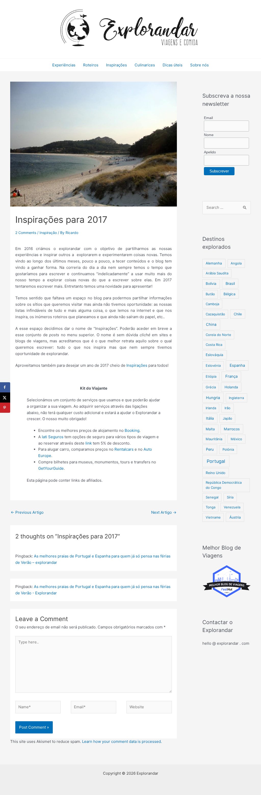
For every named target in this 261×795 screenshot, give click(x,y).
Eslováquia (214, 355)
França (231, 376)
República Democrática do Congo (224, 485)
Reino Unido (215, 473)
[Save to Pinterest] (5, 408)
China (211, 324)
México (236, 439)
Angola (236, 263)
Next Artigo (163, 512)
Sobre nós (199, 65)
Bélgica (230, 294)
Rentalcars (124, 449)
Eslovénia (213, 365)
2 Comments (25, 232)
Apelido (210, 152)
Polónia (228, 449)
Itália (210, 418)
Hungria (213, 397)
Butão (210, 294)
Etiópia (211, 376)
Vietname (213, 517)
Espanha (237, 365)
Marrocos (232, 429)
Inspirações (116, 65)
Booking (132, 430)
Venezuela (232, 507)
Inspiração (48, 232)
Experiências (63, 65)
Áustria (235, 517)
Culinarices (145, 65)
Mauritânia (214, 439)
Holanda (231, 387)
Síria (230, 497)
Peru (210, 449)
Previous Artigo (27, 512)
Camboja (212, 304)
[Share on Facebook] (5, 387)
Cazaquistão (215, 314)
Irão (227, 408)
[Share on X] (5, 397)
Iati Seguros (52, 436)
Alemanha (214, 263)
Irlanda (211, 408)
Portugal (216, 461)
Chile (238, 314)
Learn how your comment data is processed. (122, 741)
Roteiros (90, 65)
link (88, 443)
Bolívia (211, 284)
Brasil (230, 283)
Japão (227, 418)
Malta (210, 429)
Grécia (211, 387)
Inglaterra (236, 398)
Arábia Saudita (217, 273)
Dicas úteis (172, 65)
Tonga (210, 507)
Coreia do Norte (218, 335)
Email (208, 118)
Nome (209, 135)
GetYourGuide (51, 468)
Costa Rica (214, 345)
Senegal (212, 497)
